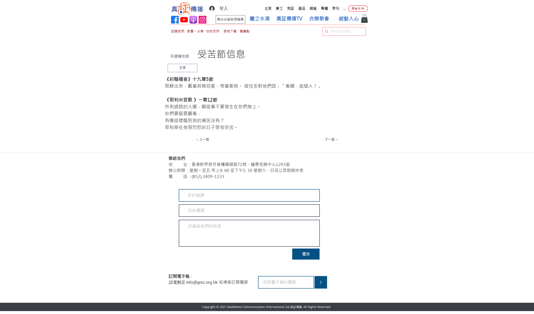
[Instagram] (202, 20)
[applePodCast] (193, 20)
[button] (364, 18)
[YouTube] (184, 20)
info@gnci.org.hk (202, 282)
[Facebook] (175, 20)
